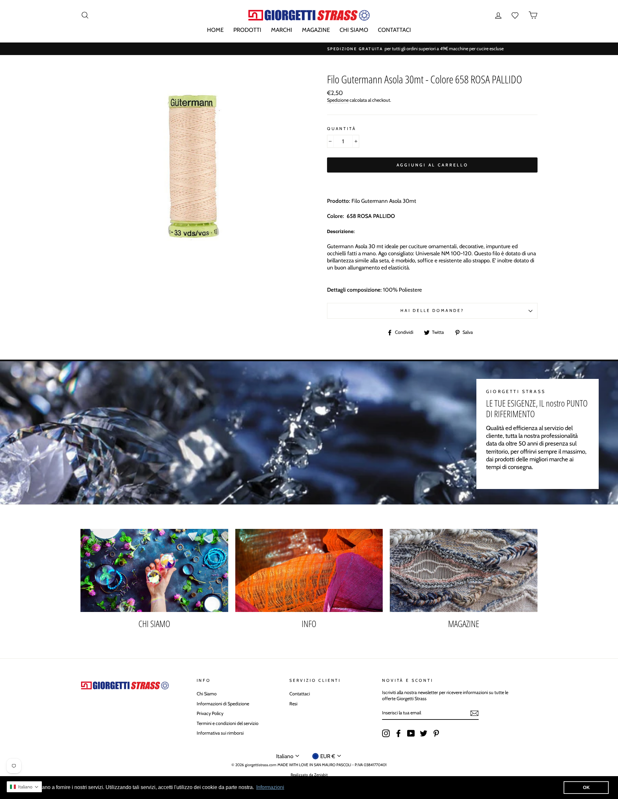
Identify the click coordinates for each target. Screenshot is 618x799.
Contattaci (299, 694)
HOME (215, 29)
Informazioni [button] (270, 787)
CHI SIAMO (354, 29)
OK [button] (586, 787)
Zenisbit (321, 774)
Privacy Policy (210, 713)
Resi (293, 704)
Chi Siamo (207, 694)
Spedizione (338, 100)
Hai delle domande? (432, 310)
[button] (24, 786)
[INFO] (309, 570)
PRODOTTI (247, 29)
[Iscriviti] (474, 713)
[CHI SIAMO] (154, 570)
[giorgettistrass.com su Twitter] (423, 733)
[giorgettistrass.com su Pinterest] (436, 733)
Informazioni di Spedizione (223, 704)
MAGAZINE (316, 29)
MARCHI (281, 29)
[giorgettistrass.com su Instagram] (386, 733)
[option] (309, 49)
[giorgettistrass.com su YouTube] (411, 733)
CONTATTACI (394, 29)
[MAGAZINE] (464, 570)
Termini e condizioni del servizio (227, 723)
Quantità (341, 128)
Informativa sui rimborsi (220, 733)
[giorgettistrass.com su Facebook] (398, 733)
